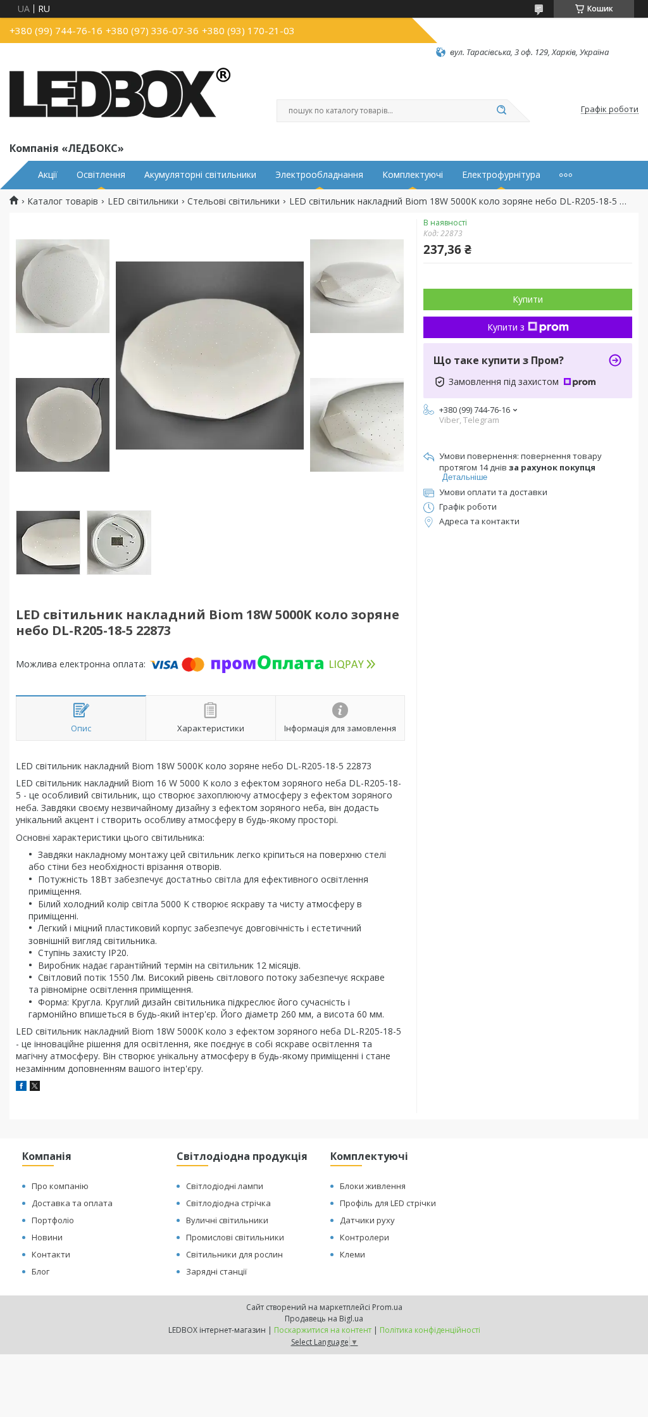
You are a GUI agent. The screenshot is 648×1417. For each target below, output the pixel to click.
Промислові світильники (235, 1237)
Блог (40, 1271)
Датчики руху (367, 1220)
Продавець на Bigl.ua (324, 1318)
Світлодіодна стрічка (228, 1203)
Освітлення (101, 174)
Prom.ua (387, 1307)
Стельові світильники (233, 201)
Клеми (352, 1254)
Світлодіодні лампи (224, 1186)
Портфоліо (53, 1220)
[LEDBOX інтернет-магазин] (120, 98)
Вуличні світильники (227, 1220)
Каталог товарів (62, 201)
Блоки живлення (373, 1186)
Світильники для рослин (234, 1254)
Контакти (51, 1254)
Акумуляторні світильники (200, 174)
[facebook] (21, 1087)
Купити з (506, 327)
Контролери (364, 1237)
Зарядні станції (216, 1271)
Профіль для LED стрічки (388, 1203)
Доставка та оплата (72, 1203)
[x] (35, 1087)
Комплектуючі (412, 174)
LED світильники (143, 201)
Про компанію (60, 1186)
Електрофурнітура (501, 174)
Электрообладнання (319, 174)
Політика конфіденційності (430, 1330)
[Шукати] (501, 110)
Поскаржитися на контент (322, 1330)
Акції (48, 174)
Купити (528, 299)
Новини (47, 1237)
